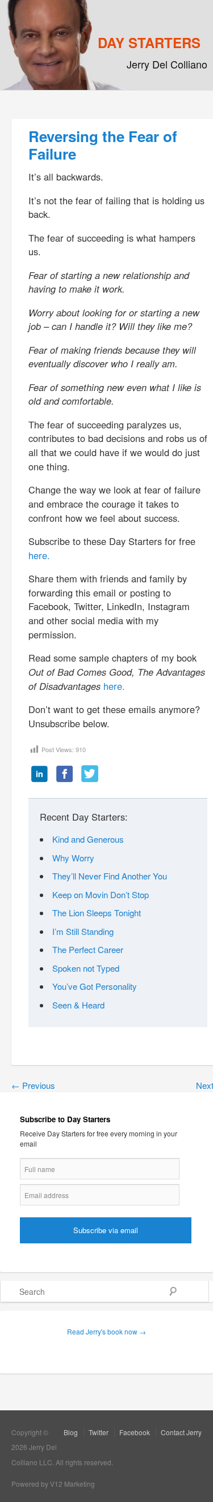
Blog (71, 1432)
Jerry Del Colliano (167, 64)
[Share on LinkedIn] (39, 775)
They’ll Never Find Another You (109, 876)
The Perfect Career (87, 949)
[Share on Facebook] (64, 775)
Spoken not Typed (85, 968)
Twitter (98, 1432)
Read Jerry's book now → (106, 1331)
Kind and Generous (88, 839)
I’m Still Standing (83, 931)
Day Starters (149, 42)
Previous (33, 1085)
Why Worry (73, 858)
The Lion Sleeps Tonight (96, 913)
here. (39, 555)
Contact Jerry (181, 1432)
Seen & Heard (78, 1005)
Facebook (134, 1432)
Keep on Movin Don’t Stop (100, 894)
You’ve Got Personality (94, 986)
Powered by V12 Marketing (53, 1483)
